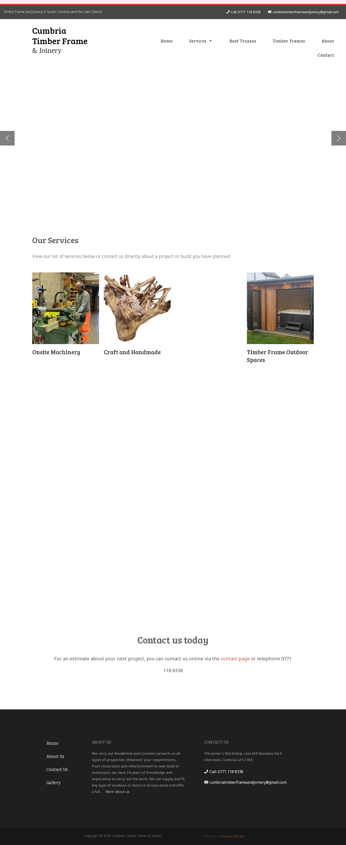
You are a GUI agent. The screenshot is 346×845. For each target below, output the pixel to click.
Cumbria (49, 30)
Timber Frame (60, 40)
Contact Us (57, 770)
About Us (55, 757)
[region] (173, 138)
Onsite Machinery (56, 352)
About (328, 41)
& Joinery (46, 51)
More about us (117, 791)
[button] (7, 138)
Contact (326, 56)
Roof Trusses (243, 41)
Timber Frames (289, 41)
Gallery (53, 783)
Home (167, 41)
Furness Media (233, 836)
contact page (235, 658)
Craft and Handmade (132, 352)
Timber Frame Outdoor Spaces (277, 356)
